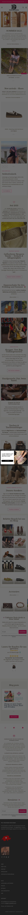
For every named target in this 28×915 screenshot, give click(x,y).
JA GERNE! (7, 460)
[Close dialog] (26, 451)
